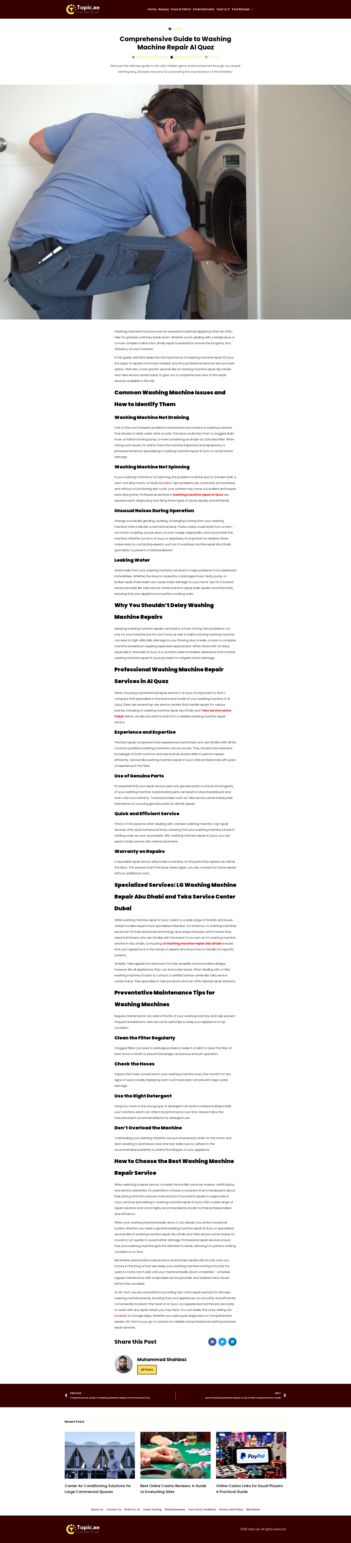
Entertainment (203, 9)
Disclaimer (253, 1509)
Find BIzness (241, 9)
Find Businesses (175, 1509)
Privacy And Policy (231, 1509)
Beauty (163, 9)
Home (152, 9)
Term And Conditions (202, 1509)
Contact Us (113, 1509)
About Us (97, 1509)
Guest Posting (152, 1509)
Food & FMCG (181, 9)
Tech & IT (223, 9)
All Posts (147, 1370)
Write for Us (132, 1509)
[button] (242, 9)
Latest (178, 29)
